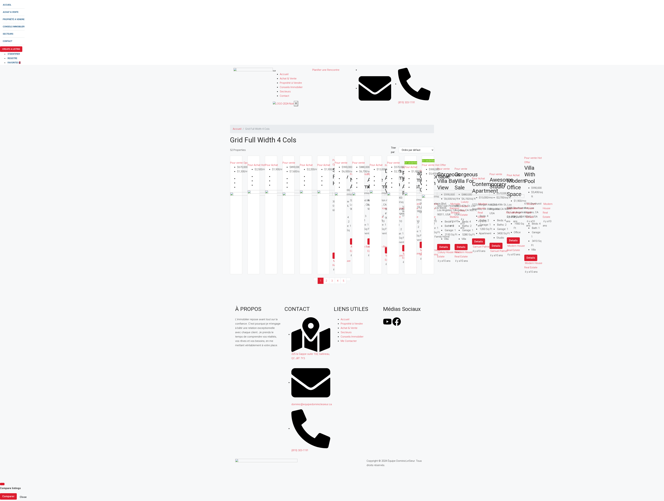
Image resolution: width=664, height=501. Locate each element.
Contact (7, 41)
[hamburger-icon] (274, 70)
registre (12, 58)
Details (531, 257)
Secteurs (8, 34)
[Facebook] (396, 321)
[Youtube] (387, 321)
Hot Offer (440, 165)
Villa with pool (529, 174)
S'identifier (14, 54)
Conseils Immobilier (14, 26)
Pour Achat (254, 165)
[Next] (348, 279)
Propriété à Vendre (14, 19)
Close (23, 497)
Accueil (7, 5)
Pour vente (236, 162)
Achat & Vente (11, 12)
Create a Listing (11, 49)
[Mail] (375, 88)
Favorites (14, 62)
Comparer (8, 496)
